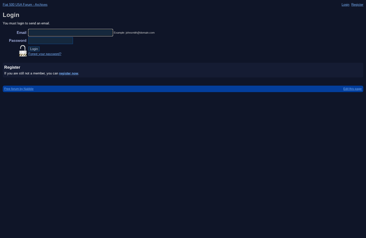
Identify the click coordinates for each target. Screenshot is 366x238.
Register (357, 4)
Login (345, 4)
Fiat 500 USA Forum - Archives (25, 4)
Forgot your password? (44, 54)
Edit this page (352, 89)
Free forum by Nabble (19, 89)
